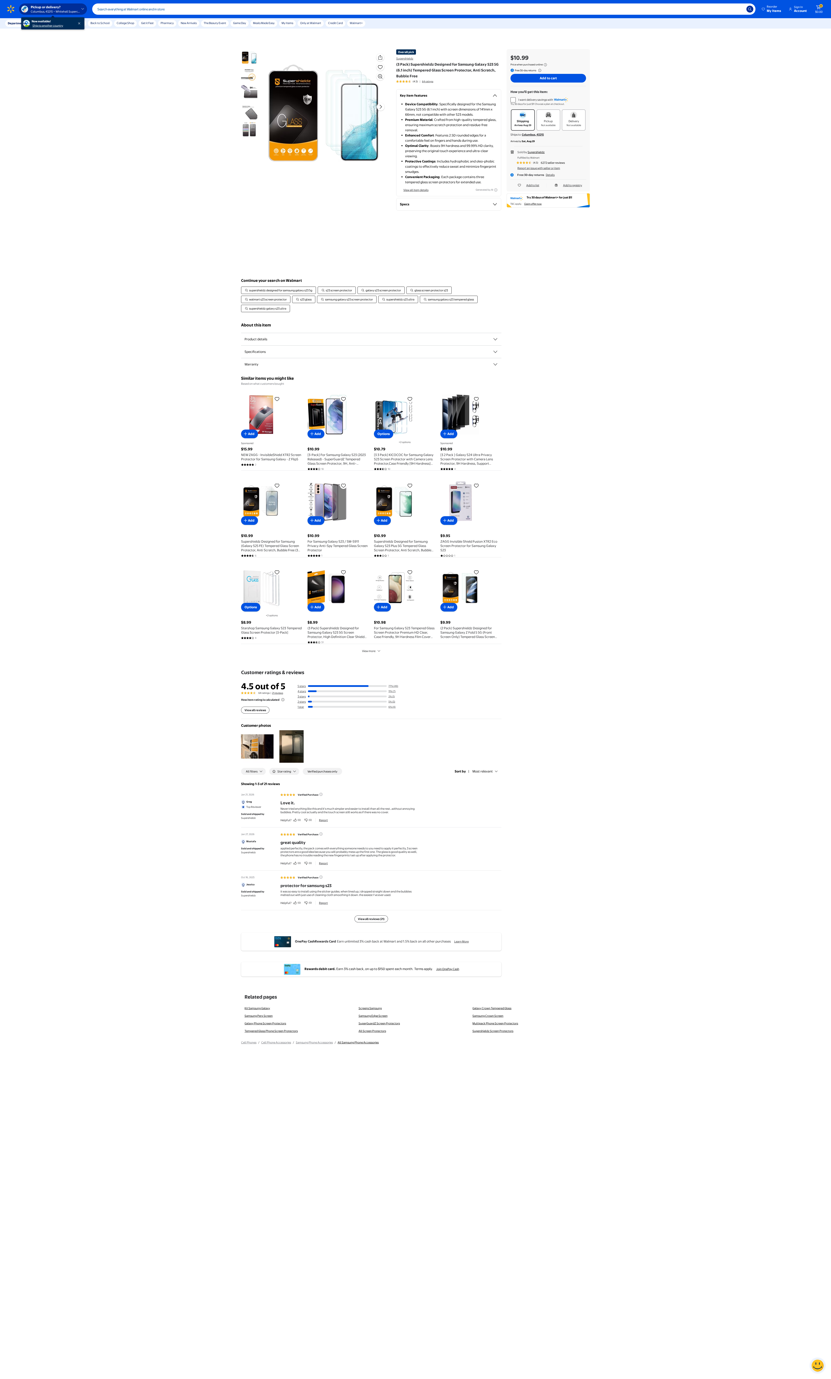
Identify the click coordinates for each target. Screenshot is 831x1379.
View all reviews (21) (371, 919)
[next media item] (381, 107)
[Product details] (495, 339)
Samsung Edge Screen (373, 1015)
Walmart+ (356, 23)
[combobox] (423, 9)
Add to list (532, 185)
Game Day (239, 23)
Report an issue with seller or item (538, 168)
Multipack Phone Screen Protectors (495, 1023)
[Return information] (538, 70)
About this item (256, 325)
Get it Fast (147, 23)
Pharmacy (167, 23)
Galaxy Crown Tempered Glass (491, 1008)
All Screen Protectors (372, 1031)
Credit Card (335, 23)
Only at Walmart (310, 23)
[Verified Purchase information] (321, 794)
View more (368, 651)
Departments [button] (17, 23)
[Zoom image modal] (380, 76)
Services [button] (43, 23)
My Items (287, 23)
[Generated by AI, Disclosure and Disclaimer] (496, 190)
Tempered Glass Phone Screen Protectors (271, 1031)
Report (323, 820)
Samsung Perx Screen (259, 1015)
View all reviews (255, 710)
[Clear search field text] (740, 9)
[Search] (749, 9)
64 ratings (427, 81)
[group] (414, 81)
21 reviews (277, 692)
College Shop (125, 23)
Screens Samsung (370, 1008)
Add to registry (572, 185)
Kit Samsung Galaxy (257, 1008)
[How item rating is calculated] (283, 699)
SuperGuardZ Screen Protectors (379, 1023)
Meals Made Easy (264, 23)
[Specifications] (495, 351)
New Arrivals (189, 23)
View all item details (415, 190)
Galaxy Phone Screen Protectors (265, 1023)
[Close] (80, 23)
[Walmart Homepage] (10, 9)
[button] (771, 9)
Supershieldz (404, 58)
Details (550, 175)
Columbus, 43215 (533, 134)
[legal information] (545, 65)
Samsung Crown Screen (487, 1015)
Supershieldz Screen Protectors (492, 1031)
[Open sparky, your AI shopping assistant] (817, 1365)
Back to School (100, 23)
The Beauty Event (215, 23)
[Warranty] (495, 364)
